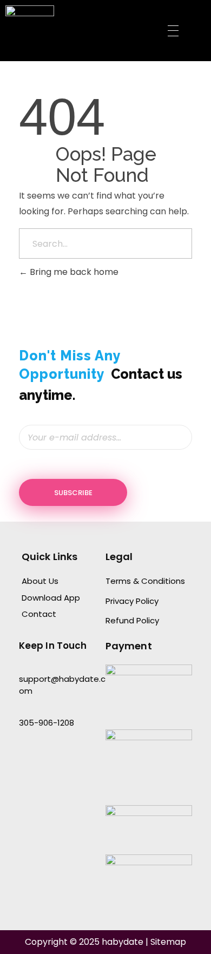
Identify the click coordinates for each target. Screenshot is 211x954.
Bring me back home (73, 272)
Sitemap (168, 942)
